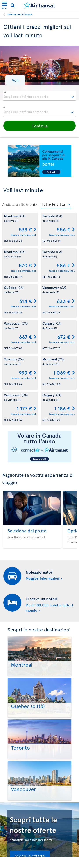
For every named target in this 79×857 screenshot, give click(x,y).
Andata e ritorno (17, 204)
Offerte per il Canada (19, 14)
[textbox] (39, 96)
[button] (15, 80)
